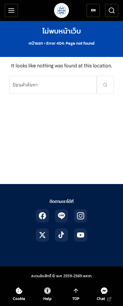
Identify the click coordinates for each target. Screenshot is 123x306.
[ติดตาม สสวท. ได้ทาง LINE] (61, 215)
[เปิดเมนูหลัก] (11, 10)
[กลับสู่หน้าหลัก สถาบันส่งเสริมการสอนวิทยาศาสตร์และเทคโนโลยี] (61, 10)
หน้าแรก (36, 43)
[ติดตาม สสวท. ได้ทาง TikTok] (61, 235)
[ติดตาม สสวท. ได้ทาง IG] (80, 215)
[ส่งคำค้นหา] (105, 85)
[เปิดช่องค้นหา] (111, 10)
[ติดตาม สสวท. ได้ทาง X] (42, 235)
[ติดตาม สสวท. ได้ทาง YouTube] (80, 235)
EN (93, 10)
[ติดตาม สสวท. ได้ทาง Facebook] (42, 215)
